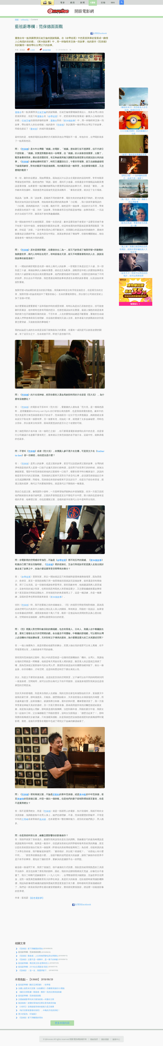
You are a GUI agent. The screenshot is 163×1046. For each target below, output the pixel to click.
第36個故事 (69, 120)
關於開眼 (105, 1039)
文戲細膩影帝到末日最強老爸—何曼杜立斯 (36, 999)
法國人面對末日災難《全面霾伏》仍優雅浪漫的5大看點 (41, 988)
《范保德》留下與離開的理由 (30, 948)
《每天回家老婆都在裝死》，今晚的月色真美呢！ (39, 1010)
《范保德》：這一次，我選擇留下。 (33, 970)
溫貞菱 (42, 819)
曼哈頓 (33, 128)
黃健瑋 (20, 798)
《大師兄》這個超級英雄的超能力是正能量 (36, 1006)
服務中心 (116, 1039)
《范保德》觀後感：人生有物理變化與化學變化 (38, 955)
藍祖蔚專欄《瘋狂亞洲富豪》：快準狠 (34, 984)
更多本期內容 (62, 1022)
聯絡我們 (94, 1039)
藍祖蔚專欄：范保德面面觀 (29, 995)
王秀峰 (25, 819)
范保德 (60, 124)
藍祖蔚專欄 (47, 50)
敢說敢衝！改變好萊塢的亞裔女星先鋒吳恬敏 (37, 1003)
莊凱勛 (56, 794)
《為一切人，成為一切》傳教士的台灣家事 (133, 200)
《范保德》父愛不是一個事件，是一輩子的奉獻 (38, 959)
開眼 (17, 19)
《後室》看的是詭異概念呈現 (133, 154)
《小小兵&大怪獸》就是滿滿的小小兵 (133, 132)
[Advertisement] (62, 924)
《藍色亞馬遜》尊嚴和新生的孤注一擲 (133, 224)
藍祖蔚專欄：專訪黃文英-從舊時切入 (33, 963)
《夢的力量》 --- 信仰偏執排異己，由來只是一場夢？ (133, 177)
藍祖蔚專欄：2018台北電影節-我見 (33, 966)
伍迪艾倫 (41, 112)
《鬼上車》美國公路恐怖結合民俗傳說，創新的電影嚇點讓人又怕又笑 (133, 249)
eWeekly (25, 19)
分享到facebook (100, 33)
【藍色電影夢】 (36, 897)
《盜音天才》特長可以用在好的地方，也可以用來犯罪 (133, 274)
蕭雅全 (18, 112)
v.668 (32, 50)
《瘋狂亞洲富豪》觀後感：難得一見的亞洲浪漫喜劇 (40, 992)
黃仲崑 (82, 794)
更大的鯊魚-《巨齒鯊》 (28, 1013)
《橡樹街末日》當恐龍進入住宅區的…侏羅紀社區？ (133, 108)
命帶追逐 (52, 116)
